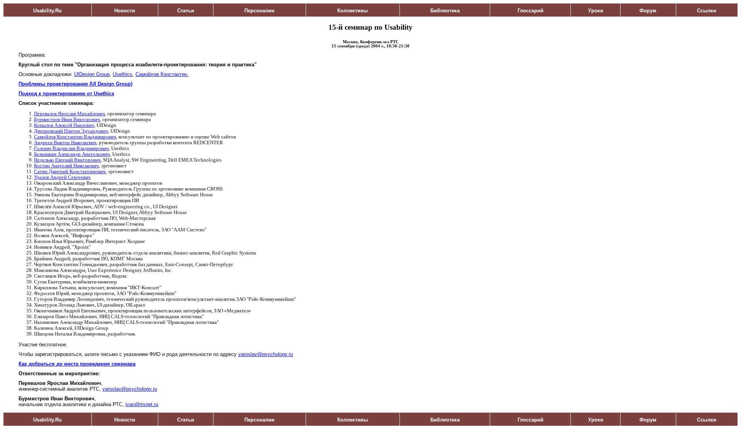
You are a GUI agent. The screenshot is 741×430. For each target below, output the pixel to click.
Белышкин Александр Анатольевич (72, 154)
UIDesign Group (92, 74)
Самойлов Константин (162, 74)
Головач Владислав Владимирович (71, 148)
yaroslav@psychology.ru (265, 354)
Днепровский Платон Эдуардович (71, 131)
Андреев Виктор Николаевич (65, 142)
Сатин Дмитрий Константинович (70, 171)
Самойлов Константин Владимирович (75, 137)
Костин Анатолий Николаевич (66, 166)
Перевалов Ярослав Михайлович (69, 113)
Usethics (122, 74)
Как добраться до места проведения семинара (77, 364)
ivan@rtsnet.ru (141, 404)
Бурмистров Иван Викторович (67, 119)
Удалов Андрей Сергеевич (62, 177)
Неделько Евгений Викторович (67, 160)
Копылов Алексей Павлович (64, 125)
